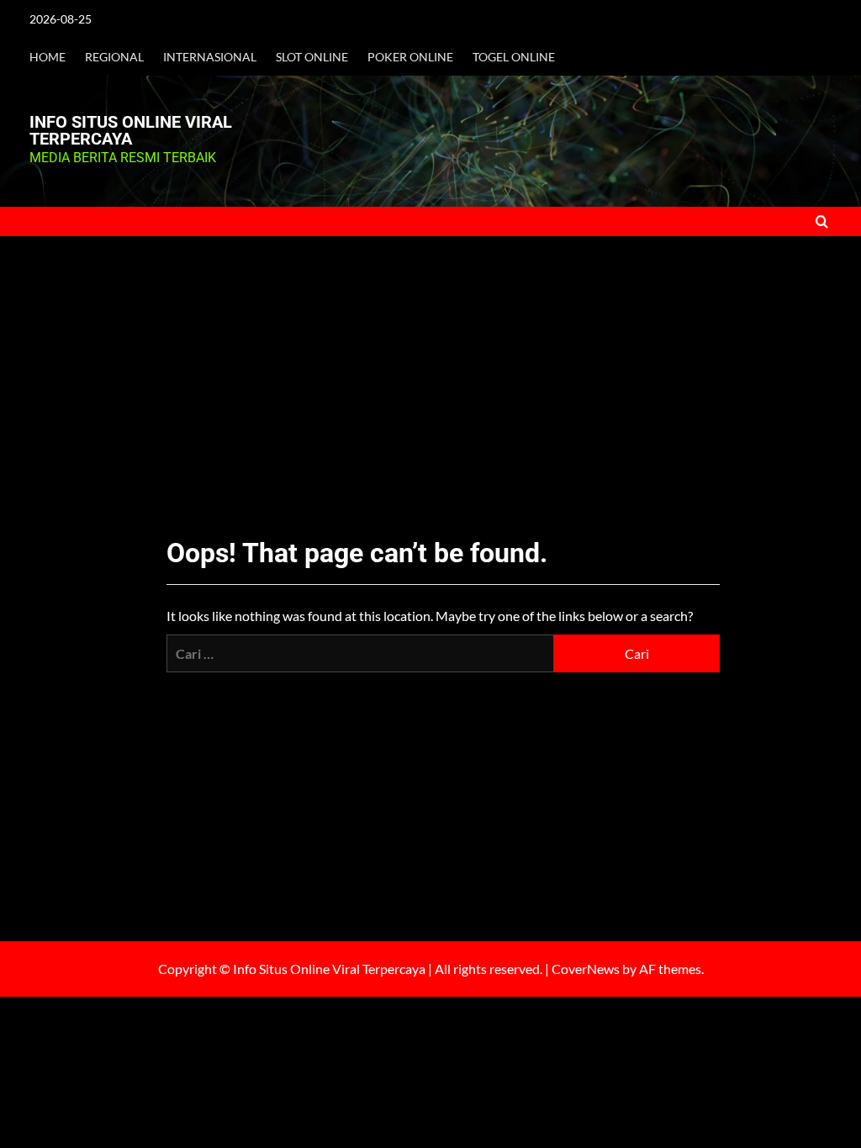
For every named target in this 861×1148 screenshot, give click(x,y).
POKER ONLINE (410, 57)
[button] (821, 221)
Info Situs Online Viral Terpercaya (130, 130)
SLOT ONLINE (312, 57)
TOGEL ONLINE (514, 57)
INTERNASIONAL (209, 57)
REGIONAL (114, 57)
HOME (47, 57)
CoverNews (586, 969)
